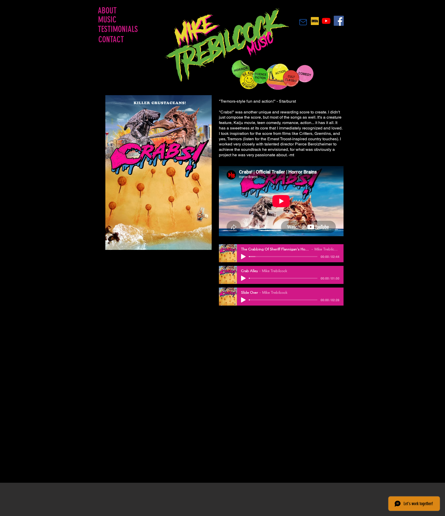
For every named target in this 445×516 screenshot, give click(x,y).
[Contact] (303, 22)
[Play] (243, 256)
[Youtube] (326, 21)
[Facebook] (339, 21)
